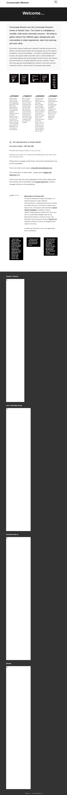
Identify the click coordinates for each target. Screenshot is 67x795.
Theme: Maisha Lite (37, 793)
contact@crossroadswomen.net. (41, 168)
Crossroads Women (18, 2)
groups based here (42, 182)
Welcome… (28, 793)
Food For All (53, 219)
